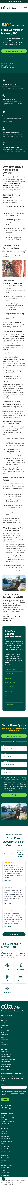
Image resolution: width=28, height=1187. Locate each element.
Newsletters (4, 1039)
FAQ (2, 1042)
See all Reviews (14, 934)
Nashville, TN (5, 1148)
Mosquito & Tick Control (8, 1059)
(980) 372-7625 (6, 1015)
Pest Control (5, 1052)
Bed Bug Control (6, 1061)
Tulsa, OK (4, 1143)
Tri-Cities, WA (5, 1168)
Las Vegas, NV (5, 1160)
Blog (2, 1037)
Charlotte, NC (5, 1158)
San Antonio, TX (5, 1136)
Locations (12, 63)
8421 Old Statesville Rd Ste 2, (11, 617)
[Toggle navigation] (25, 7)
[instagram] (6, 1108)
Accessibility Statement (19, 1183)
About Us (4, 1023)
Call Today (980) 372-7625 (15, 51)
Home (3, 63)
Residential (4, 1025)
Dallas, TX (4, 1134)
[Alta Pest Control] (8, 7)
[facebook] (2, 1108)
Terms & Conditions (6, 1183)
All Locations (5, 1175)
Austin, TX (4, 1131)
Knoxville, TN (5, 1146)
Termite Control (6, 1054)
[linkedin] (10, 1108)
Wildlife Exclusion (6, 1069)
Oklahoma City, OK (6, 1141)
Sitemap (5, 1184)
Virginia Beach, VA (6, 1165)
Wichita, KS (4, 1155)
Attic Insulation (5, 1066)
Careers (3, 1028)
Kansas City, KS (5, 1151)
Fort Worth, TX (5, 1138)
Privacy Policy (21, 783)
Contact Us (4, 1044)
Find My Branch (16, 1)
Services (4, 1049)
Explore (4, 1020)
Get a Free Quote (14, 57)
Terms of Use (10, 783)
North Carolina (6, 65)
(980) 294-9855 (6, 620)
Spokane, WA (5, 1173)
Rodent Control (5, 1057)
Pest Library (4, 1035)
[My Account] (26, 1)
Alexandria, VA (5, 1163)
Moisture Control (6, 1064)
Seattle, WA (4, 1170)
